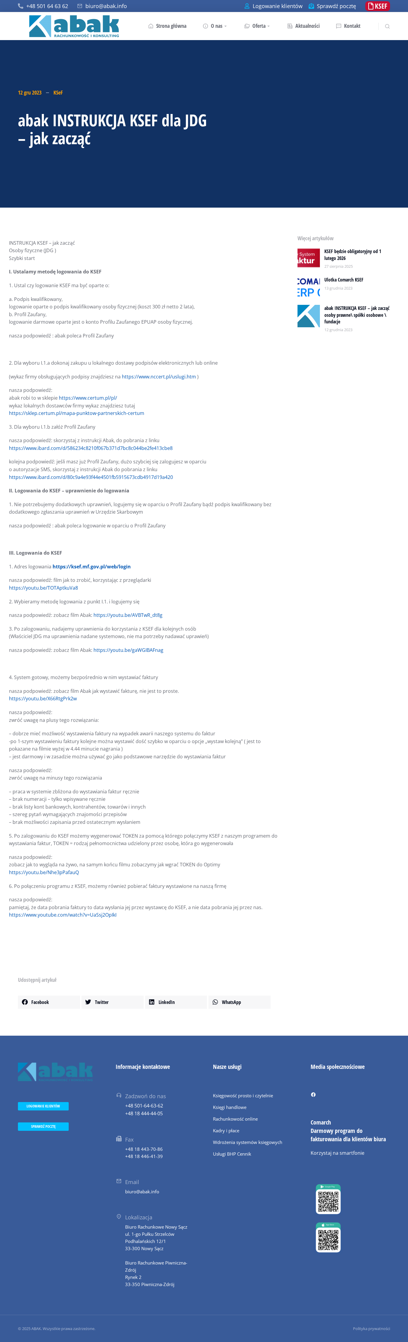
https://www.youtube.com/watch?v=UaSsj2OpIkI (62, 915)
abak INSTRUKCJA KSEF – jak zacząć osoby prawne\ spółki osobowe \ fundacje (356, 315)
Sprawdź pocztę (336, 6)
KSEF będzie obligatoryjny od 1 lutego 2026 (352, 254)
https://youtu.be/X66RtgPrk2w (43, 698)
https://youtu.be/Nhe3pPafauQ (44, 872)
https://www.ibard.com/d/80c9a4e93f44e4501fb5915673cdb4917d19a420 (91, 477)
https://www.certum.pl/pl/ (88, 398)
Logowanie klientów (278, 6)
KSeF (58, 92)
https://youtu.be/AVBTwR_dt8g (127, 615)
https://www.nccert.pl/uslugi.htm (159, 376)
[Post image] (308, 259)
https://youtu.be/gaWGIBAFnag (128, 650)
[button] (49, 1002)
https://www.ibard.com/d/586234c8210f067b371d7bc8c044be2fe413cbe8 (91, 448)
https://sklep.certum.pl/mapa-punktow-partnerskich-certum (76, 413)
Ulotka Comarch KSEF (343, 279)
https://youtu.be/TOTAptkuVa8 (43, 588)
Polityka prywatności (371, 1328)
